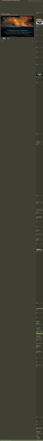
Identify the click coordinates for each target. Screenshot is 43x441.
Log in (37, 436)
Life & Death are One (38, 143)
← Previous (2, 40)
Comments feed (38, 437)
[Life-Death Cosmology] (17, 26)
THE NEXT (37, 140)
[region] (21, 6)
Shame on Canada (38, 339)
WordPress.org (38, 438)
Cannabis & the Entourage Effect (38, 336)
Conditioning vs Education (38, 328)
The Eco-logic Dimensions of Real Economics (11, 0)
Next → (33, 40)
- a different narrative (38, 212)
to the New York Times (39, 351)
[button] (1, 6)
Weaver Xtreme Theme (40, 440)
